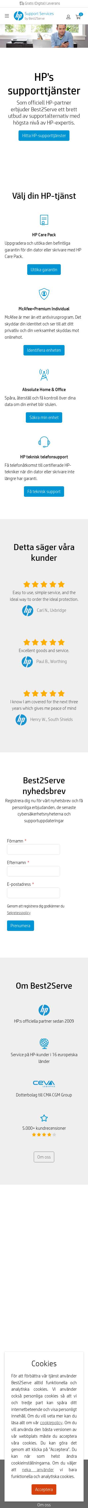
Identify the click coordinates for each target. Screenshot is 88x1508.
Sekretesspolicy (19, 912)
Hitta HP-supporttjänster (44, 135)
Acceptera (44, 1489)
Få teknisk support (44, 491)
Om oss (44, 1157)
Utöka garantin (44, 269)
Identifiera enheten (44, 350)
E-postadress (20, 884)
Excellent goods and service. (44, 650)
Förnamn (17, 841)
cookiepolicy (51, 1422)
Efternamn (18, 862)
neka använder (38, 1469)
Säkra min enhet (44, 417)
